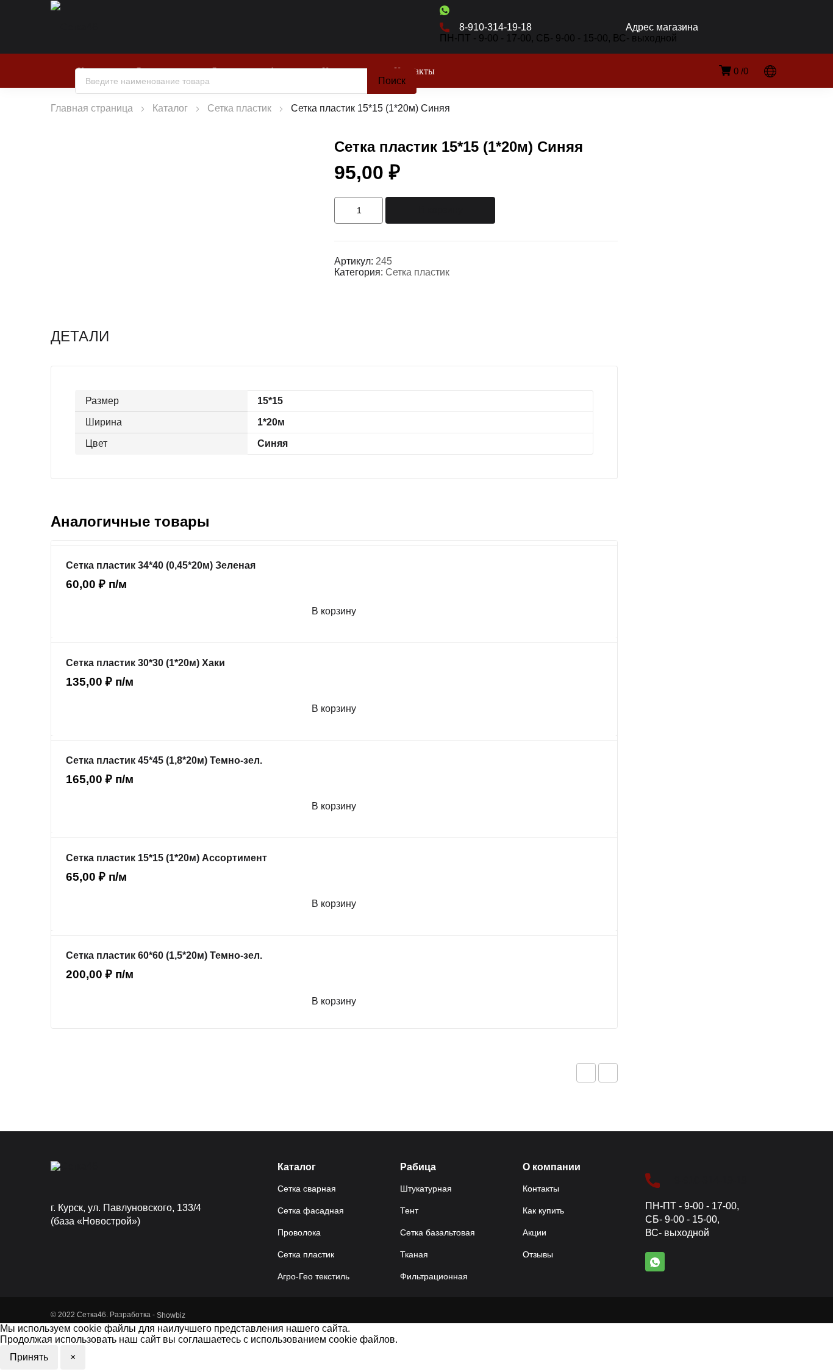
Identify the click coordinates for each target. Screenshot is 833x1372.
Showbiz (171, 1315)
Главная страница (92, 108)
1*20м (271, 422)
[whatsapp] (444, 10)
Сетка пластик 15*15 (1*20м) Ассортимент (166, 858)
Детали (80, 336)
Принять (29, 1357)
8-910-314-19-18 (710, 1180)
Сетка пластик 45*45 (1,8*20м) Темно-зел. (164, 760)
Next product (608, 1072)
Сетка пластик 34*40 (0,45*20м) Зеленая (161, 565)
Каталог (170, 108)
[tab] (80, 336)
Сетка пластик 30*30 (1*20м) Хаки (145, 663)
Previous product (586, 1072)
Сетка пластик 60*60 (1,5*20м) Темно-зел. (164, 955)
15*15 (270, 401)
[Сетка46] (96, 27)
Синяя (272, 443)
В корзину (440, 210)
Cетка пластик (239, 108)
